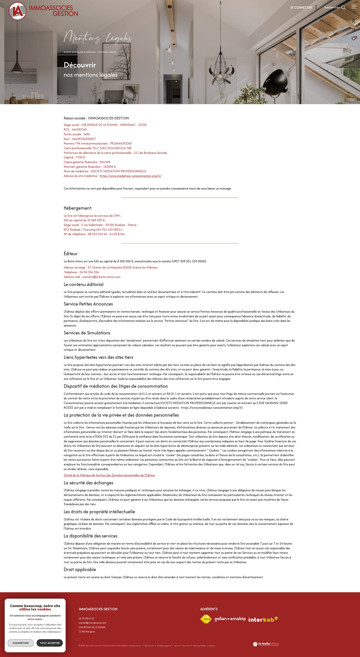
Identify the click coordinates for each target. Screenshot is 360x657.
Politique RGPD (199, 645)
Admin (177, 645)
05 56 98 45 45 (86, 618)
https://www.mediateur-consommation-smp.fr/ (130, 176)
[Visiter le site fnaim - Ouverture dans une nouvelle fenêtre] (206, 619)
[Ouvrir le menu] (354, 6)
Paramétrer (21, 643)
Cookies (212, 646)
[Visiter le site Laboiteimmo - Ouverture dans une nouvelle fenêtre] (265, 644)
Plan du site (149, 645)
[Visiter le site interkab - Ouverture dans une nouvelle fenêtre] (263, 619)
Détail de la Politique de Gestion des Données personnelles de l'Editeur (109, 475)
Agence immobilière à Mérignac (80, 51)
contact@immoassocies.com (92, 622)
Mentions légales (164, 645)
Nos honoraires (135, 645)
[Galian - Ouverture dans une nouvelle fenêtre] (230, 619)
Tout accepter (50, 643)
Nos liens (186, 645)
